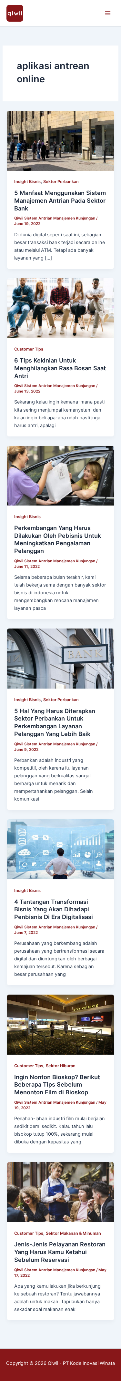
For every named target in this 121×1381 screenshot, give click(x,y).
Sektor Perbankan (61, 181)
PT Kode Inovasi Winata (89, 1363)
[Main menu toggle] (108, 13)
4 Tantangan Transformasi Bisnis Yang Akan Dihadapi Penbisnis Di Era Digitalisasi (53, 909)
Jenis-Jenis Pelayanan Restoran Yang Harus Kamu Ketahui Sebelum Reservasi (60, 1252)
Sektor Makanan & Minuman (73, 1233)
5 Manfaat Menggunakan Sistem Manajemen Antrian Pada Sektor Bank (60, 200)
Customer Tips (28, 349)
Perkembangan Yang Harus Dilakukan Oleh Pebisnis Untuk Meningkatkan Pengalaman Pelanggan (57, 539)
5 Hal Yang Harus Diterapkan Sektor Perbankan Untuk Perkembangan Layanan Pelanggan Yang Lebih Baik (54, 722)
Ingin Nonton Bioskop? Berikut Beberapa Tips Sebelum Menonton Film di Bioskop (57, 1084)
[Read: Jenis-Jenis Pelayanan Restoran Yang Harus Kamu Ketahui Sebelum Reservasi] (60, 1192)
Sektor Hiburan (61, 1065)
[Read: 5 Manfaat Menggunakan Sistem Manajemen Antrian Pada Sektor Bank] (60, 140)
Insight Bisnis (27, 181)
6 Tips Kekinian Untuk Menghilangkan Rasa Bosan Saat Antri (60, 368)
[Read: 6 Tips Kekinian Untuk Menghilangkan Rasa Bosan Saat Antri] (60, 308)
